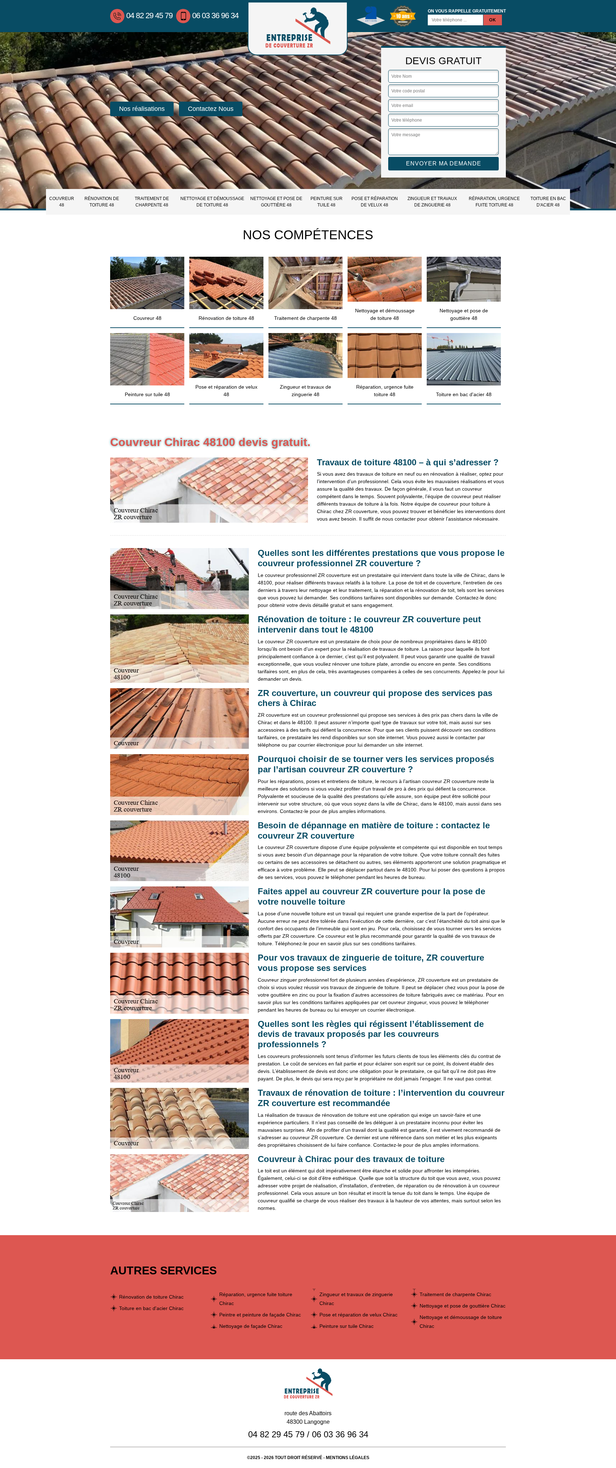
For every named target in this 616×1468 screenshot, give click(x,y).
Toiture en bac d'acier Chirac (151, 1308)
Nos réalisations (142, 108)
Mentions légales (347, 1457)
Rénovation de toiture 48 (101, 202)
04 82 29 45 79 (149, 15)
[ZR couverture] (298, 28)
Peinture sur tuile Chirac (346, 1326)
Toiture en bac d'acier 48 (548, 202)
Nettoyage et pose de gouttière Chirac (462, 1306)
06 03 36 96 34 (215, 15)
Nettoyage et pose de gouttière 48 (276, 202)
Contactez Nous (210, 108)
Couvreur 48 (61, 202)
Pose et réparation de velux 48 (374, 202)
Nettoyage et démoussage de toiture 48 (212, 202)
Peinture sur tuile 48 (326, 202)
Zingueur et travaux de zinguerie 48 (432, 202)
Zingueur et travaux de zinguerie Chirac (356, 1298)
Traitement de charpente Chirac (455, 1294)
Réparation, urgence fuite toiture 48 (494, 202)
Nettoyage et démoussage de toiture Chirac (461, 1321)
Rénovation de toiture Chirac (151, 1297)
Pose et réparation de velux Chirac (358, 1315)
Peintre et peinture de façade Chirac (260, 1315)
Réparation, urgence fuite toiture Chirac (255, 1298)
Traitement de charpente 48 (152, 202)
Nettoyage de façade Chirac (250, 1326)
